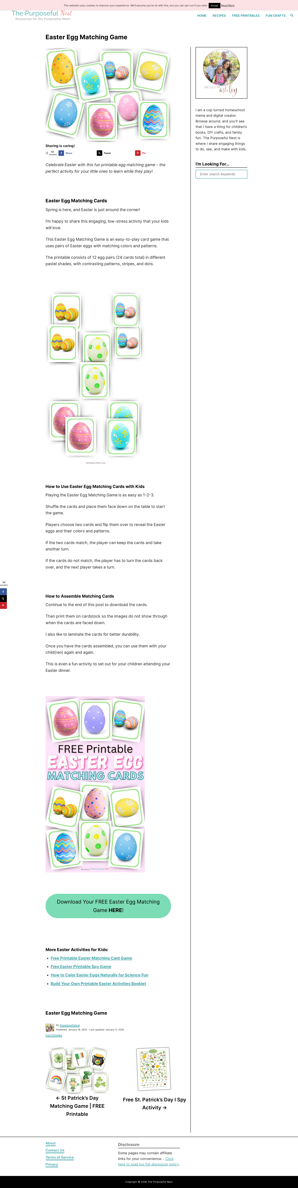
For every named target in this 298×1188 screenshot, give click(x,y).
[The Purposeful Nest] (42, 15)
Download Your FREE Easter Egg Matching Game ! (108, 906)
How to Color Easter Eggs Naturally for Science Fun (99, 975)
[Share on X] (3, 598)
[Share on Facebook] (3, 591)
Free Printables (54, 1035)
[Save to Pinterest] (3, 605)
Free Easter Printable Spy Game (81, 966)
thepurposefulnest (70, 1025)
